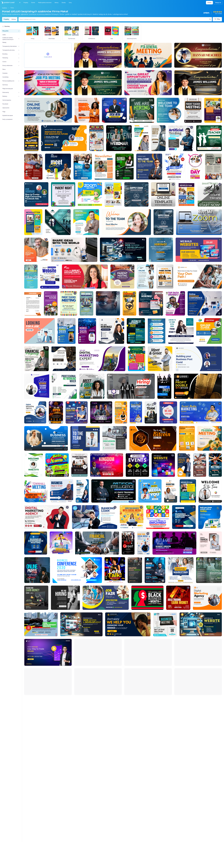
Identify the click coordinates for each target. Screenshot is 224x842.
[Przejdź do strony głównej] (7, 2)
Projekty (6, 19)
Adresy (13, 19)
